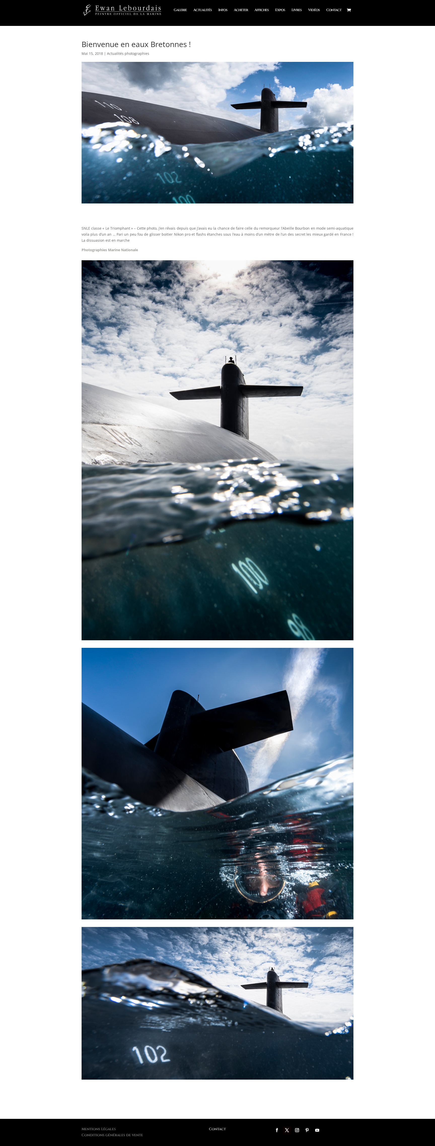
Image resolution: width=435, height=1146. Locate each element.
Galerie (180, 10)
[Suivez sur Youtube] (317, 1130)
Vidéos (314, 10)
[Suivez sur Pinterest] (307, 1130)
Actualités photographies (128, 53)
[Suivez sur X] (287, 1130)
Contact (333, 10)
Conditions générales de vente (112, 1135)
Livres (297, 10)
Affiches (262, 10)
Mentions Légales (99, 1129)
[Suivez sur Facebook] (277, 1130)
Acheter (241, 10)
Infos (222, 10)
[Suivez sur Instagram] (297, 1130)
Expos (280, 10)
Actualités (202, 10)
